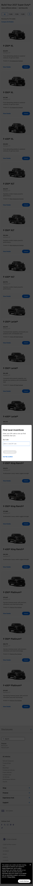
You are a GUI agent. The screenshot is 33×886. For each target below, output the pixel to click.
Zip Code (6, 440)
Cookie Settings (24, 881)
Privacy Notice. (11, 877)
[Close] (30, 866)
